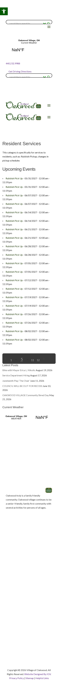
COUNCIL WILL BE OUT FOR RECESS (22, 385)
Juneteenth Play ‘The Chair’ (16, 380)
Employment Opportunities (20, 584)
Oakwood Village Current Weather (29, 47)
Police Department (15, 630)
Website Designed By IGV (37, 674)
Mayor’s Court (13, 589)
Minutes (10, 594)
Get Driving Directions (20, 71)
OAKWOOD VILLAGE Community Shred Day (25, 395)
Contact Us (11, 579)
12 (38, 360)
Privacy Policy (16, 678)
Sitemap (29, 678)
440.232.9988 (13, 63)
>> (49, 359)
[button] (4, 11)
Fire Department (14, 625)
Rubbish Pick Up (14, 178)
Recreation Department (18, 635)
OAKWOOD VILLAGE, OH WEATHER (29, 417)
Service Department (16, 641)
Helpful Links (42, 678)
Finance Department (16, 620)
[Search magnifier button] (49, 23)
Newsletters (12, 600)
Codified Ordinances (16, 573)
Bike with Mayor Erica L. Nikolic (18, 370)
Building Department (16, 614)
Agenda (10, 568)
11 (32, 360)
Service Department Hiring (16, 375)
